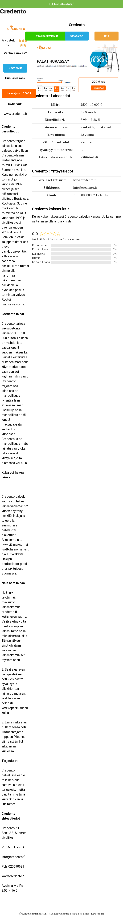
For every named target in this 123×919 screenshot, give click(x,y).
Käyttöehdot (97, 913)
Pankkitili (87, 127)
